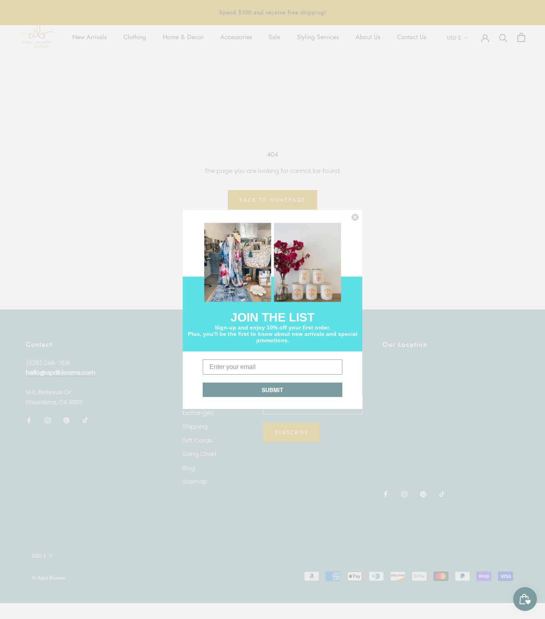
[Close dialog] (355, 217)
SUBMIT (272, 390)
